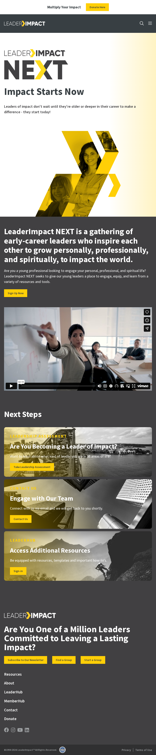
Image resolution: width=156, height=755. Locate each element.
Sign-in (18, 571)
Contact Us (21, 519)
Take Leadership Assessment (32, 467)
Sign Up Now (16, 293)
